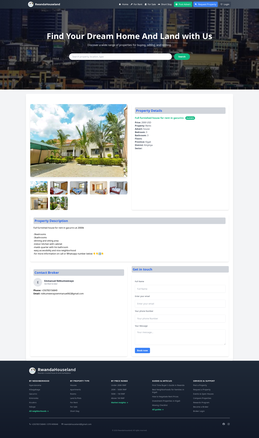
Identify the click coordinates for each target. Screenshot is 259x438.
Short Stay (74, 411)
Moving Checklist (160, 405)
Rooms (73, 394)
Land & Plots (75, 398)
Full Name (139, 281)
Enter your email (142, 296)
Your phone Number (144, 311)
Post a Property (200, 385)
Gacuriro (33, 394)
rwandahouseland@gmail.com (77, 424)
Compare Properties (202, 398)
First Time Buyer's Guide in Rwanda (168, 385)
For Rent (74, 402)
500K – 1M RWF (118, 394)
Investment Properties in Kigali (166, 401)
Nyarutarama (35, 385)
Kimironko (33, 398)
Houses (73, 385)
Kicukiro (32, 402)
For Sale (73, 407)
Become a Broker (200, 407)
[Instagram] (228, 424)
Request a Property (201, 389)
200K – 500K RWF (119, 389)
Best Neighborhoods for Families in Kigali (168, 390)
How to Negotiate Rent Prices (165, 396)
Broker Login (199, 411)
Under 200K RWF (118, 385)
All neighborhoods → (39, 411)
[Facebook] (223, 424)
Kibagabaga (34, 389)
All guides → (158, 409)
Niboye (32, 407)
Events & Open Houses (203, 394)
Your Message (141, 326)
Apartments (75, 389)
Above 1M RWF (118, 398)
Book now (142, 350)
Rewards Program (201, 402)
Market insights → (119, 402)
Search (182, 56)
